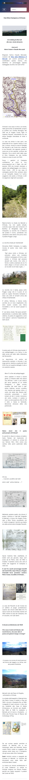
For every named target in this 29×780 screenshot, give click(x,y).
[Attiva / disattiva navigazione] (4, 9)
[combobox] (19, 9)
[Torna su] (26, 777)
